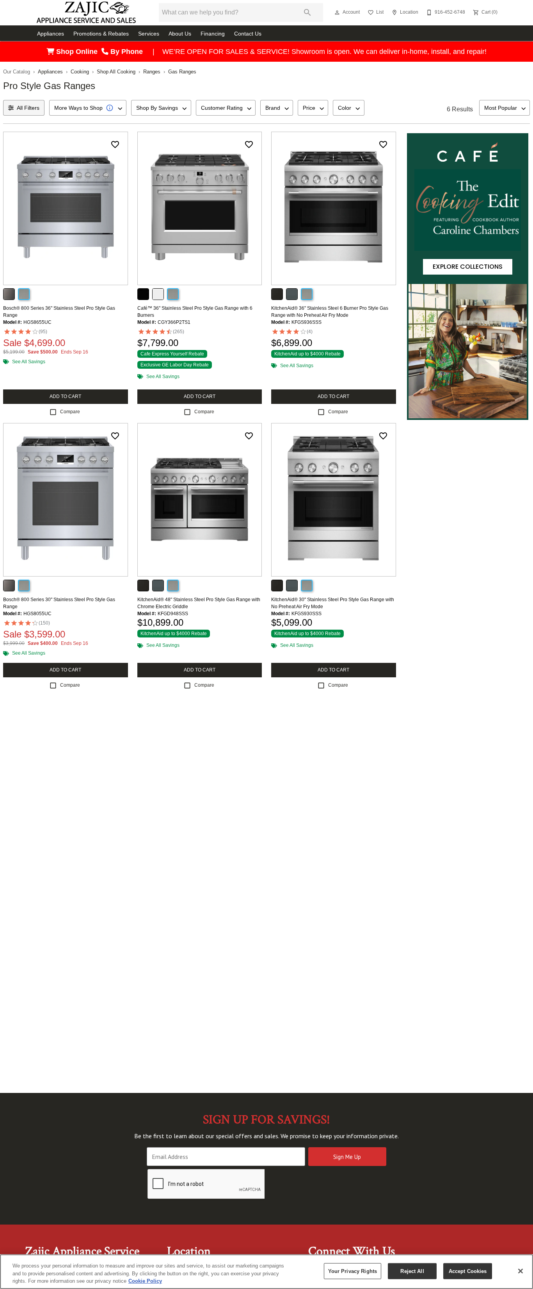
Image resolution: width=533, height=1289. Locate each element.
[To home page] (86, 12)
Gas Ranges (182, 72)
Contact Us (247, 34)
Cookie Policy (145, 1281)
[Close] (520, 1271)
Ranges (151, 72)
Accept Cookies (468, 1271)
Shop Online (77, 51)
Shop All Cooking (116, 72)
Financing (213, 34)
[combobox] (87, 108)
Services (148, 34)
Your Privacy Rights (352, 1271)
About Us (180, 34)
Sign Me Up (347, 1156)
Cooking (80, 72)
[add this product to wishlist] (115, 144)
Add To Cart (65, 396)
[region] (266, 1271)
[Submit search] (307, 12)
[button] (337, 12)
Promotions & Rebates (101, 34)
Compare (70, 411)
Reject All (412, 1271)
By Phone (127, 51)
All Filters (28, 108)
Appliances (50, 34)
